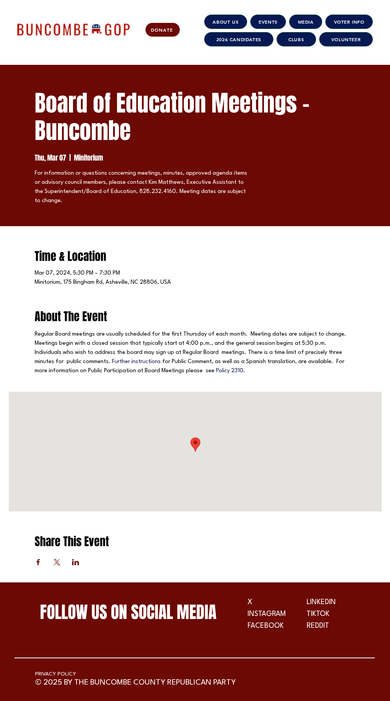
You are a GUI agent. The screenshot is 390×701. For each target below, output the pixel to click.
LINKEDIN (321, 602)
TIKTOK (318, 614)
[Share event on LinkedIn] (75, 562)
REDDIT (318, 625)
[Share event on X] (57, 562)
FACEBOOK (266, 625)
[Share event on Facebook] (38, 562)
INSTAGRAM (267, 614)
